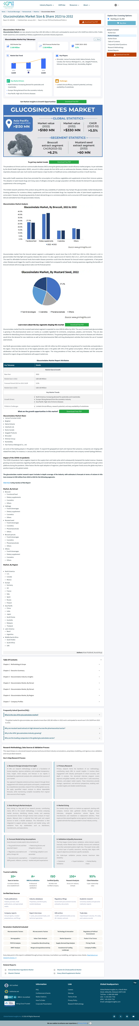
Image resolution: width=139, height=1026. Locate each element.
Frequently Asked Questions (117, 44)
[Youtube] (133, 1016)
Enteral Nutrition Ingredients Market (20, 970)
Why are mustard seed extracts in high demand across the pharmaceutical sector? (35, 728)
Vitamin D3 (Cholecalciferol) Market (69, 970)
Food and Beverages (14, 12)
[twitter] (121, 1016)
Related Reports (113, 50)
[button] (101, 659)
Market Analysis (113, 36)
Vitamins (36, 12)
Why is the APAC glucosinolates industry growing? (23, 733)
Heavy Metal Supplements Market (68, 973)
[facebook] (127, 1016)
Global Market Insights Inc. (12, 1016)
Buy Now (123, 23)
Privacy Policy (82, 1023)
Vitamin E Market (14, 973)
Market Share (112, 38)
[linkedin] (114, 1016)
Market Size (112, 33)
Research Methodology (115, 47)
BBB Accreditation (33, 880)
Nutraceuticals (26, 12)
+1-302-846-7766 (109, 997)
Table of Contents (114, 41)
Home (3, 12)
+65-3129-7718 (110, 999)
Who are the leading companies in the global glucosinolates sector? (30, 738)
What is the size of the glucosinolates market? (21, 715)
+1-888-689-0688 (112, 994)
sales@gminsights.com (112, 1002)
